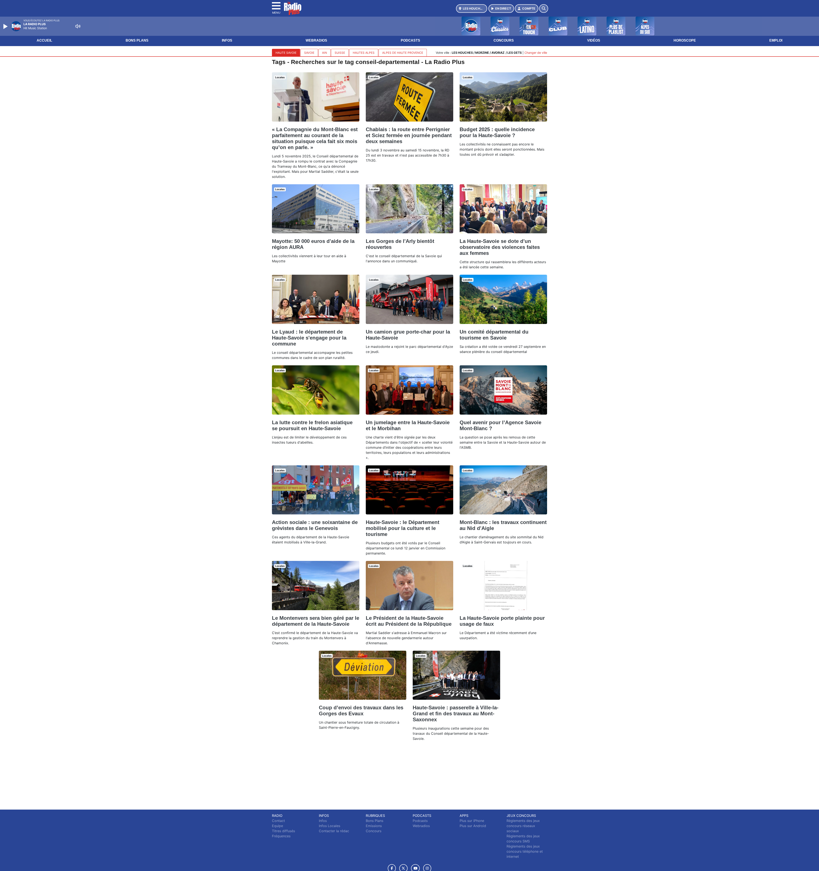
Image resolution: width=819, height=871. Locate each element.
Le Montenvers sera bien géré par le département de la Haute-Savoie (315, 621)
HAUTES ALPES (364, 52)
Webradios (316, 40)
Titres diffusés (283, 831)
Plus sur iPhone (472, 821)
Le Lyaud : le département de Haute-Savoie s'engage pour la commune (309, 338)
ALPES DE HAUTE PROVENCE (402, 52)
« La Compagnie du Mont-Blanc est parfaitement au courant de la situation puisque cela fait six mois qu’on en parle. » (315, 138)
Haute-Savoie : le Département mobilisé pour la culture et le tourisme (402, 528)
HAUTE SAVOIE (286, 52)
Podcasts (410, 40)
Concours (504, 40)
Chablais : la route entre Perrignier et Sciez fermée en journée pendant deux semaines (409, 135)
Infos (227, 40)
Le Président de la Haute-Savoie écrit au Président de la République (409, 621)
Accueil (44, 40)
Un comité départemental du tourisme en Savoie (494, 335)
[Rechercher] (543, 8)
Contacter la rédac (334, 831)
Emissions (374, 826)
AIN (324, 52)
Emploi (775, 40)
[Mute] (78, 26)
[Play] (6, 26)
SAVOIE (309, 52)
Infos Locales (329, 826)
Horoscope (685, 40)
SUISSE (340, 52)
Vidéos (593, 40)
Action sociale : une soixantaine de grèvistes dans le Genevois (315, 525)
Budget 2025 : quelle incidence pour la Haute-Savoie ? (497, 132)
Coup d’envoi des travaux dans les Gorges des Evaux (361, 710)
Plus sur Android (473, 826)
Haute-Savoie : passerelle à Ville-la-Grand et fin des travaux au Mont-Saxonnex (455, 713)
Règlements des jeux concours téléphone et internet (525, 851)
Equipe (277, 826)
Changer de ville (535, 52)
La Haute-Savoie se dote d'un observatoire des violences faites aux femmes (500, 247)
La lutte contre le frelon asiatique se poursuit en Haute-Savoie (312, 425)
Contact (278, 821)
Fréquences (281, 836)
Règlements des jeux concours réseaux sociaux (523, 826)
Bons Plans (137, 40)
